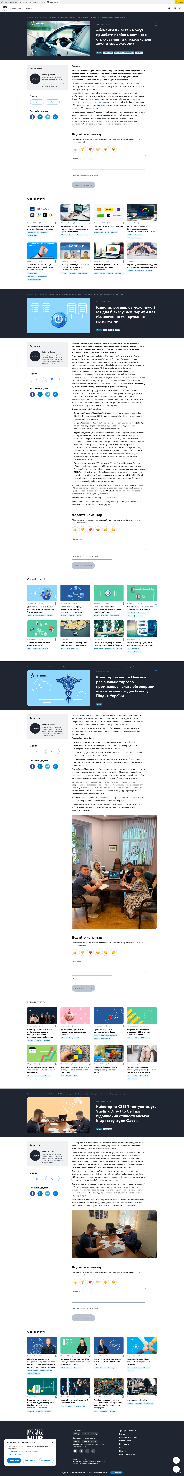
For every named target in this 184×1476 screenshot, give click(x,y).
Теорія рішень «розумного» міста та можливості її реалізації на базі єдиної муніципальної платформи (108, 1404)
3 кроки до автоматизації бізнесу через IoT (38, 643)
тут (130, 124)
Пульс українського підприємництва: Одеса (104, 1030)
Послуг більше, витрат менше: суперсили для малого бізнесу (108, 643)
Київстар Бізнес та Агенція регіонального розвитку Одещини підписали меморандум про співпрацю (40, 1033)
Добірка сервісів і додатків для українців (108, 227)
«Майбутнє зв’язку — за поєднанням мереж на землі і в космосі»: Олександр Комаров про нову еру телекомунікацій (41, 1363)
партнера (96, 102)
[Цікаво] (37, 102)
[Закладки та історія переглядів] (174, 8)
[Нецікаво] (52, 102)
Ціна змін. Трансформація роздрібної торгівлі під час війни (106, 1070)
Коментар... (77, 158)
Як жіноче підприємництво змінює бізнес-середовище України (73, 1032)
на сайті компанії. (112, 497)
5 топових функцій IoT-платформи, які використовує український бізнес (107, 609)
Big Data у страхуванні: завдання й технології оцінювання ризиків (142, 265)
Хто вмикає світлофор (137, 1400)
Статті (37, 17)
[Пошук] (169, 8)
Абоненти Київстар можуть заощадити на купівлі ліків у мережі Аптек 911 (40, 267)
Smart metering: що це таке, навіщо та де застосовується (140, 643)
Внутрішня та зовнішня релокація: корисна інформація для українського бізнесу (141, 1070)
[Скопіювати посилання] (55, 116)
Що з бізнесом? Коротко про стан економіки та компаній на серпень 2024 (41, 1070)
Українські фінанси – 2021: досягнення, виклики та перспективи (106, 267)
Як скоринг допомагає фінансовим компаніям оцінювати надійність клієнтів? (141, 229)
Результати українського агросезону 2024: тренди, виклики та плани (138, 1032)
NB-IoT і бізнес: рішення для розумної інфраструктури (140, 608)
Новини (44, 17)
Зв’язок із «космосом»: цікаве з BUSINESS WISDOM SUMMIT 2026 (108, 1362)
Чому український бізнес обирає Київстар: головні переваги (138, 1362)
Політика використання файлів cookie (22, 1451)
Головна (30, 17)
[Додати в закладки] (156, 24)
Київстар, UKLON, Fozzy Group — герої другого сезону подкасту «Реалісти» (74, 267)
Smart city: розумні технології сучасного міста (74, 1401)
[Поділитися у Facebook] (32, 116)
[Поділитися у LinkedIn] (40, 116)
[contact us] (176, 1460)
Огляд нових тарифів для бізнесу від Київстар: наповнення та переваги (72, 609)
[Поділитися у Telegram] (47, 116)
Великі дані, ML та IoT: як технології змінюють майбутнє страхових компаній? (74, 229)
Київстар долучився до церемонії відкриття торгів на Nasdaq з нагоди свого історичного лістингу (41, 1404)
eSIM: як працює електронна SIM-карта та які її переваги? (73, 643)
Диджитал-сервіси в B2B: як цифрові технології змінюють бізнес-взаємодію (40, 609)
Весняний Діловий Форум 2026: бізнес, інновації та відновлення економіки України (75, 1362)
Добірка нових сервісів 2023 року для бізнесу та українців (41, 227)
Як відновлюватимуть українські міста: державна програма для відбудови (75, 1070)
